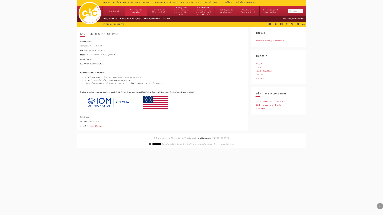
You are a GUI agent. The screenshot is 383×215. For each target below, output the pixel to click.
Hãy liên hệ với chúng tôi (270, 24)
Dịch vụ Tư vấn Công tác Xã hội (158, 11)
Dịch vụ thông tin (152, 18)
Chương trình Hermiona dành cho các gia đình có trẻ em (181, 10)
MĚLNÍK (239, 2)
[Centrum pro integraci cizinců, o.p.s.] (89, 11)
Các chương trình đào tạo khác (270, 11)
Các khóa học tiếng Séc (136, 11)
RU (111, 24)
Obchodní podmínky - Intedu (268, 105)
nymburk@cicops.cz (96, 126)
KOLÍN (116, 2)
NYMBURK (251, 2)
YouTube (292, 24)
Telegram (297, 24)
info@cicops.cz (204, 138)
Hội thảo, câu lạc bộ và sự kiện (226, 11)
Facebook (281, 24)
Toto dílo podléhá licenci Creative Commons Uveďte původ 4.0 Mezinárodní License (197, 144)
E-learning (260, 108)
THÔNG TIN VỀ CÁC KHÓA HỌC (270, 101)
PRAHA (106, 2)
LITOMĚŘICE (226, 2)
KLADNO (159, 2)
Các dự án (124, 18)
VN (118, 24)
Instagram (287, 24)
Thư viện (166, 18)
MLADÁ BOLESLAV (131, 2)
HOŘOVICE (172, 2)
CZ (103, 24)
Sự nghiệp (136, 18)
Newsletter (275, 24)
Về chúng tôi (113, 11)
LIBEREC (147, 2)
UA (115, 24)
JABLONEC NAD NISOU (190, 2)
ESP (122, 24)
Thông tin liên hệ (109, 18)
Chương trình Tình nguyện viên (248, 11)
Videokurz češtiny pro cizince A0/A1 (271, 41)
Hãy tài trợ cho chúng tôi (293, 18)
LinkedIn (303, 24)
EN (107, 24)
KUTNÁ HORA (211, 2)
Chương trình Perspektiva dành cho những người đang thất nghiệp (203, 10)
